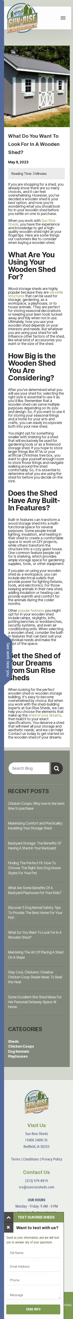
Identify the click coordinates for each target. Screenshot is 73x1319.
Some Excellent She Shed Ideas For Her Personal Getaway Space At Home (34, 1002)
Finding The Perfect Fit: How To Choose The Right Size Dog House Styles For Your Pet (34, 868)
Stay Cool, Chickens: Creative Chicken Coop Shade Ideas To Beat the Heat (35, 977)
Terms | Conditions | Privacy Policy (36, 1159)
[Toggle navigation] (63, 18)
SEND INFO (33, 1309)
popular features (31, 610)
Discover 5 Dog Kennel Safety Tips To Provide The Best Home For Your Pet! (35, 912)
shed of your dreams (44, 715)
